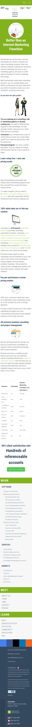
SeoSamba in (12, 668)
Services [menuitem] (6, 545)
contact (6, 605)
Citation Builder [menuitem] (7, 549)
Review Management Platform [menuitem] (14, 508)
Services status (9, 623)
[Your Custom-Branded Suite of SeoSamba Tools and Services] (7, 8)
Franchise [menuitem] (6, 573)
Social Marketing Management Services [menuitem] (14, 560)
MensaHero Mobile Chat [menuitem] (12, 497)
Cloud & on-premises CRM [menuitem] (12, 528)
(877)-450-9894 (15, 718)
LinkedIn (22, 643)
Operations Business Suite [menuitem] (11, 522)
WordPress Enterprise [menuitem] (11, 519)
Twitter (16, 643)
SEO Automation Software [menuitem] (12, 500)
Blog (4, 620)
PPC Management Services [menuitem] (11, 558)
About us (6, 596)
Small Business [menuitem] (7, 570)
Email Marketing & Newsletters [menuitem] (14, 511)
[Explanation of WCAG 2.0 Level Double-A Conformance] (11, 691)
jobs (4, 602)
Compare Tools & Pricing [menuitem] (10, 491)
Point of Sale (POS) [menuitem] (10, 525)
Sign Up (24, 2)
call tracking (13, 243)
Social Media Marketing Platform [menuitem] (14, 502)
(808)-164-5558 (15, 723)
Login (29, 2)
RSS (29, 643)
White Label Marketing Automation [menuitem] (13, 576)
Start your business (16, 469)
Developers (7, 633)
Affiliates (6, 626)
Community (7, 630)
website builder (25, 245)
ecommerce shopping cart (10, 248)
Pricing (5, 608)
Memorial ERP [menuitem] (9, 539)
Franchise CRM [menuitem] (9, 531)
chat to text (23, 243)
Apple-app (22, 713)
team (4, 599)
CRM (26, 248)
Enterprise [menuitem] (6, 579)
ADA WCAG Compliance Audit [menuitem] (11, 555)
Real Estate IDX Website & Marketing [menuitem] (15, 534)
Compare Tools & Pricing (15, 14)
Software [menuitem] (6, 487)
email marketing (18, 240)
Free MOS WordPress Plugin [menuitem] (13, 517)
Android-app (20, 713)
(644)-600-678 (14, 720)
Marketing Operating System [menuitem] (11, 494)
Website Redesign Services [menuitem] (11, 552)
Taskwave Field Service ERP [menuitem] (13, 536)
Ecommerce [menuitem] (7, 582)
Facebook (9, 643)
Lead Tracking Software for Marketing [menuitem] (16, 514)
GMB (3, 643)
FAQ (3, 636)
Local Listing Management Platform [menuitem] (15, 505)
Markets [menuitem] (6, 566)
